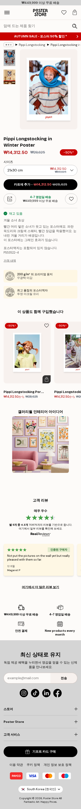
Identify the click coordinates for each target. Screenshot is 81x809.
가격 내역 (10, 261)
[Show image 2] (9, 77)
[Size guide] (10, 199)
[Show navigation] (7, 12)
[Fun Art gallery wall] (40, 444)
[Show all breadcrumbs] (9, 45)
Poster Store (50, 798)
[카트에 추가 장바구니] (47, 379)
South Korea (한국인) (41, 789)
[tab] (63, 13)
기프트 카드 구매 (44, 752)
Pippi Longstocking (32, 45)
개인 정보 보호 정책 (58, 765)
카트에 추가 (40, 184)
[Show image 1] (9, 57)
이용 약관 (16, 765)
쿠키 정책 (33, 765)
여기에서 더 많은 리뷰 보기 (40, 587)
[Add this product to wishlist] (71, 199)
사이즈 (8, 162)
